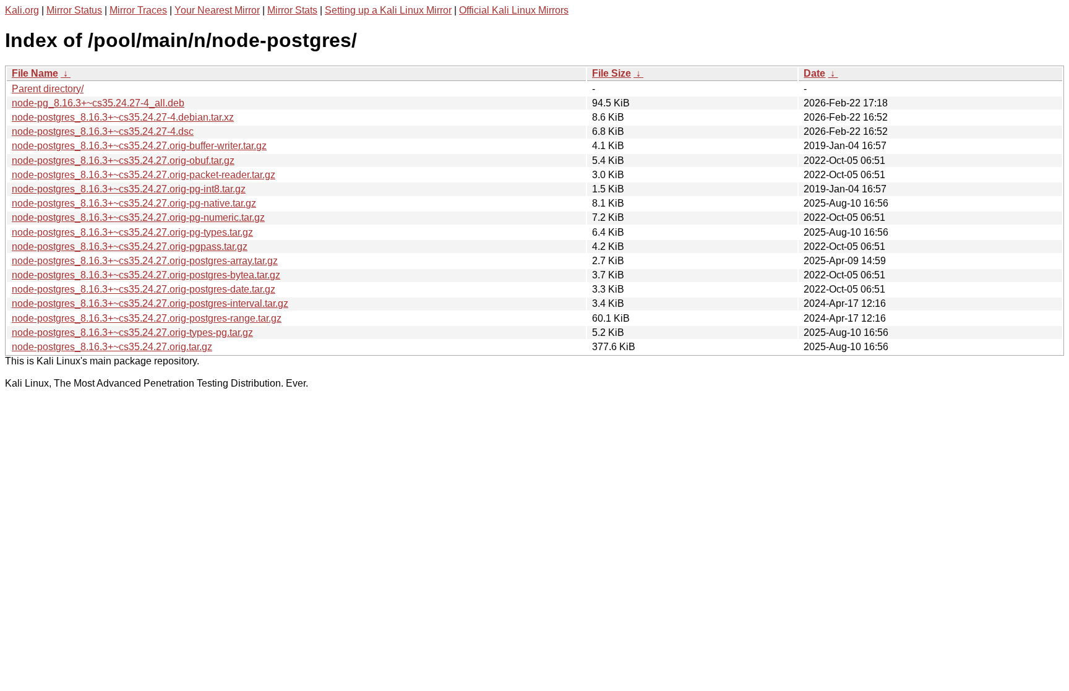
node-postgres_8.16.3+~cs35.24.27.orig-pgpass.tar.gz (129, 246)
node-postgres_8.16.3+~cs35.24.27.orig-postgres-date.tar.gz (143, 289)
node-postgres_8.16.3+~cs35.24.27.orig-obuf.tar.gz (123, 160)
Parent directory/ (48, 89)
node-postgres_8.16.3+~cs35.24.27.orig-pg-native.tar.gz (134, 203)
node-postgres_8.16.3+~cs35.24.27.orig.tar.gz (112, 346)
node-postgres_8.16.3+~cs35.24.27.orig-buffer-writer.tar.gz (139, 145)
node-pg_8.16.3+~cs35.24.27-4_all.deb (98, 103)
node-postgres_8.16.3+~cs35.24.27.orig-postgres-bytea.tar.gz (146, 275)
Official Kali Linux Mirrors (514, 10)
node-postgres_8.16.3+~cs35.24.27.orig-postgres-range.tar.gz (146, 318)
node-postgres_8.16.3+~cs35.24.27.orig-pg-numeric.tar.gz (138, 217)
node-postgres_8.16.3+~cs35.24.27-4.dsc (103, 131)
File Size (611, 73)
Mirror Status (74, 10)
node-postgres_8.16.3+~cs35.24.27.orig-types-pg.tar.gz (132, 332)
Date (814, 73)
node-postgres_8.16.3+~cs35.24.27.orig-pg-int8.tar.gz (129, 189)
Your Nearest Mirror (217, 10)
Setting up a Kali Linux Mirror (388, 10)
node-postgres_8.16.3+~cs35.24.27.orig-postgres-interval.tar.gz (150, 303)
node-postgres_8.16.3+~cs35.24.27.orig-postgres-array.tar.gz (145, 260)
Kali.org (22, 10)
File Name (35, 73)
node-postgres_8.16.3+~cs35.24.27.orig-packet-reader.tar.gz (143, 175)
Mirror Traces (138, 10)
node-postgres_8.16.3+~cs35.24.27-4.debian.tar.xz (123, 117)
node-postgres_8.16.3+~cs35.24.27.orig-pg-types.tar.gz (132, 232)
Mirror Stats (292, 10)
